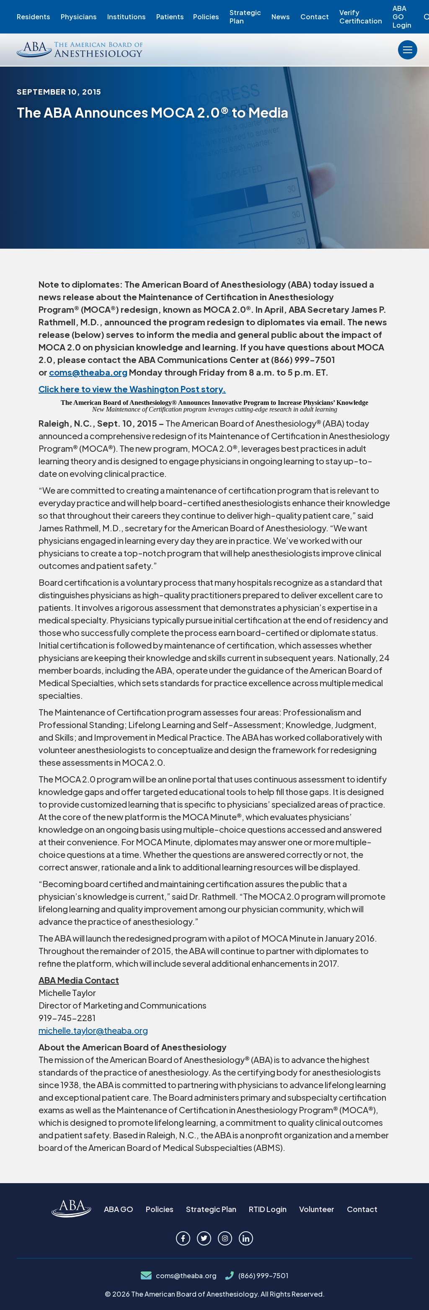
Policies (206, 16)
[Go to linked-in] (246, 1238)
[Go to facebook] (183, 1238)
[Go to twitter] (204, 1238)
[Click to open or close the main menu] (407, 50)
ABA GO (118, 1209)
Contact (314, 16)
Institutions (126, 16)
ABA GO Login (402, 16)
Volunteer (316, 1209)
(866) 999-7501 (263, 1275)
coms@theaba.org (186, 1275)
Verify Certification (360, 16)
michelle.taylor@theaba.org (93, 1030)
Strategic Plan (245, 16)
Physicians (79, 16)
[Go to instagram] (225, 1238)
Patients (170, 16)
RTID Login (268, 1209)
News (280, 16)
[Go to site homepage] (71, 1209)
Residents (33, 16)
